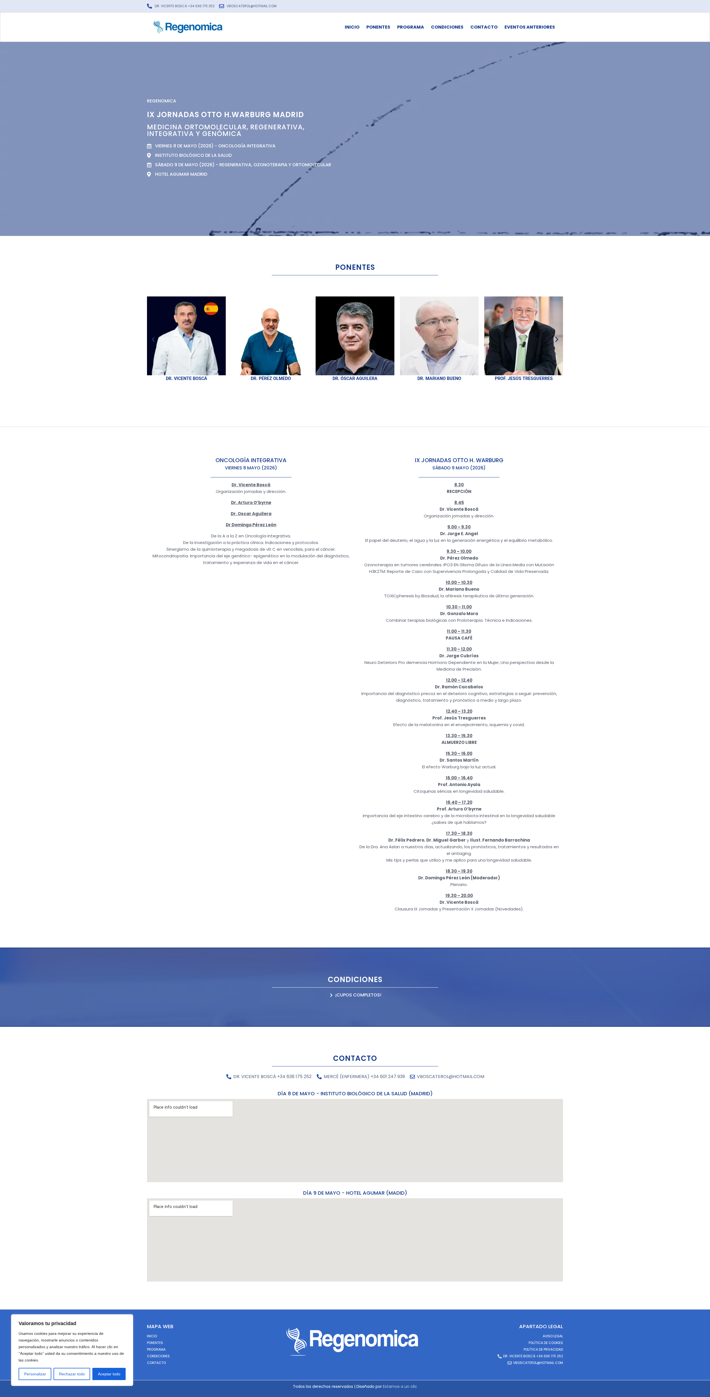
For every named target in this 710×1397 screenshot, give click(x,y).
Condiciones (447, 27)
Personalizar (35, 1374)
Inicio (352, 27)
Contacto (484, 27)
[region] (72, 1350)
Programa (410, 27)
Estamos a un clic (400, 1386)
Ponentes (378, 27)
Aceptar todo (109, 1374)
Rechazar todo (72, 1374)
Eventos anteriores (529, 27)
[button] (153, 339)
